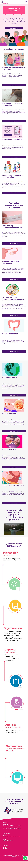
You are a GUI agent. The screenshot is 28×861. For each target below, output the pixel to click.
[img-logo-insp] (14, 811)
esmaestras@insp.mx (8, 840)
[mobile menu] (26, 2)
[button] (25, 858)
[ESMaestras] (5, 2)
